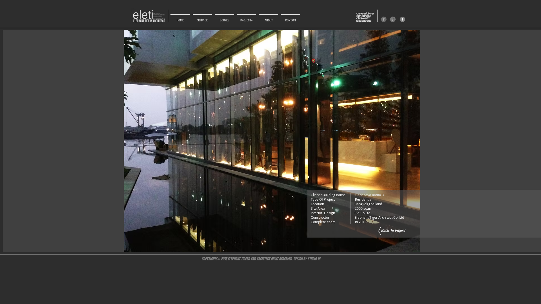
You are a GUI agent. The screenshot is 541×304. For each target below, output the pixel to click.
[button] (272, 141)
